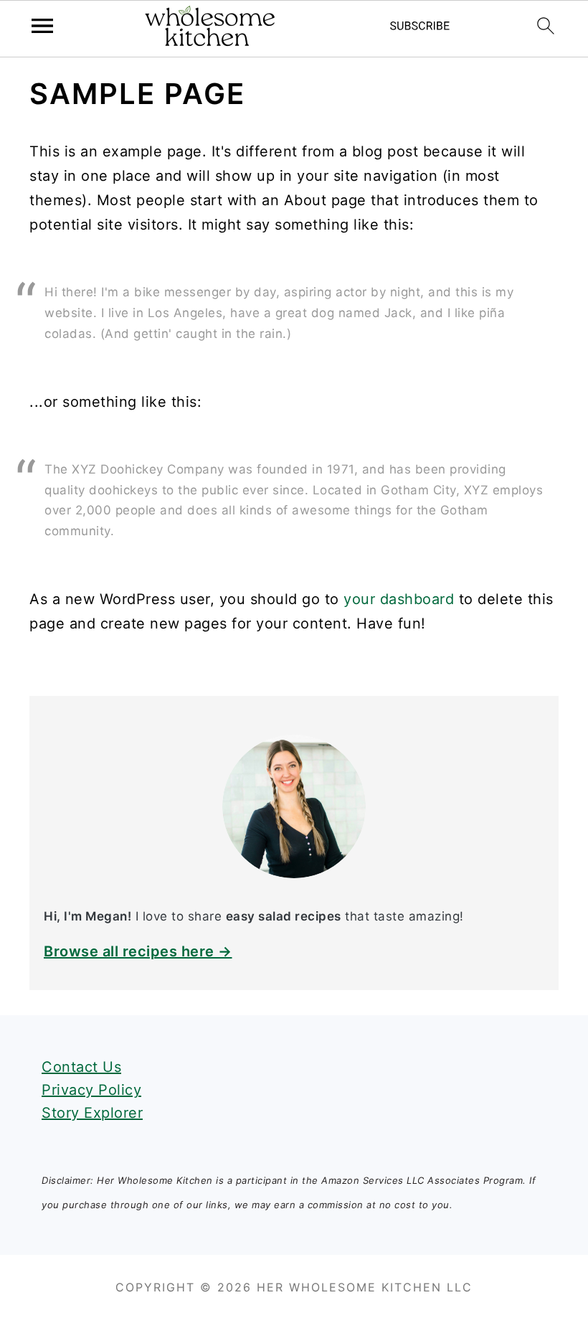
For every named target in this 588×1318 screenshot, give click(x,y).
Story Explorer (92, 1112)
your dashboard (398, 599)
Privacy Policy (91, 1089)
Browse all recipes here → (138, 951)
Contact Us (81, 1066)
